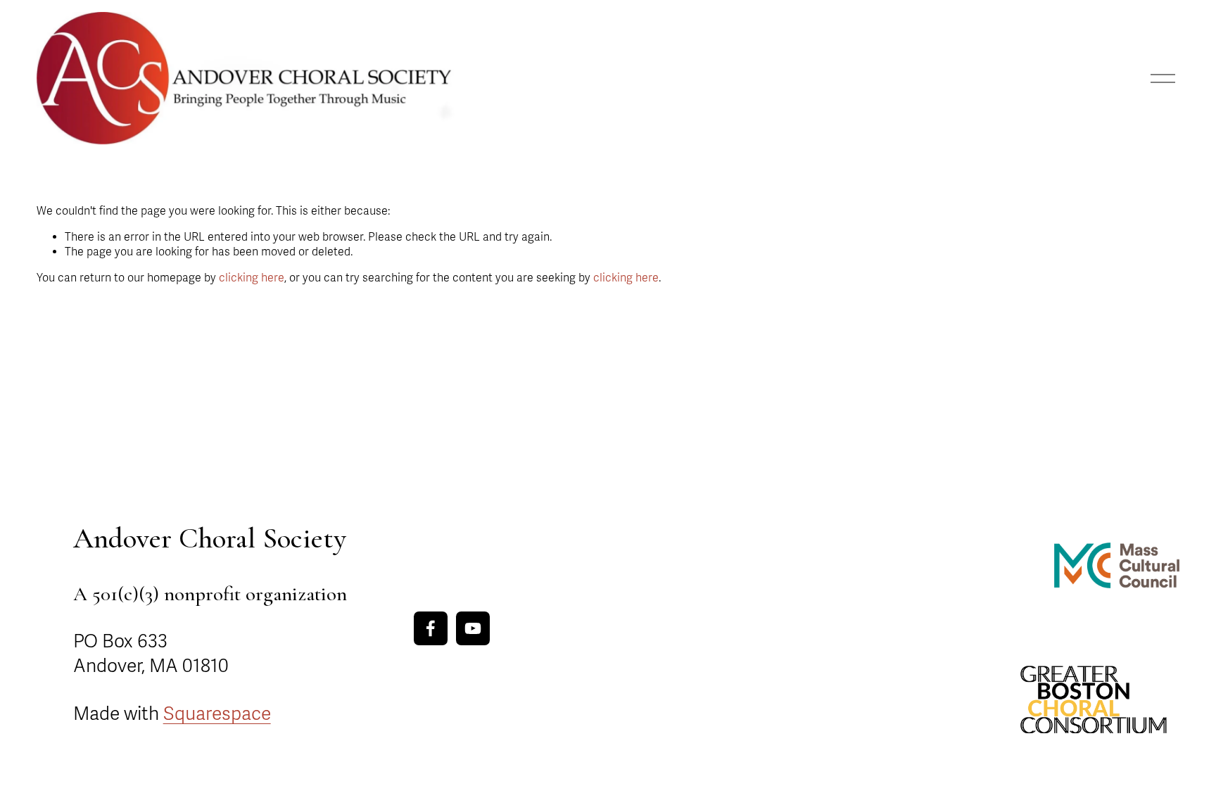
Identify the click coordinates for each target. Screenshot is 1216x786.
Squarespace (217, 713)
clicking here (251, 278)
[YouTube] (473, 628)
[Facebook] (431, 628)
